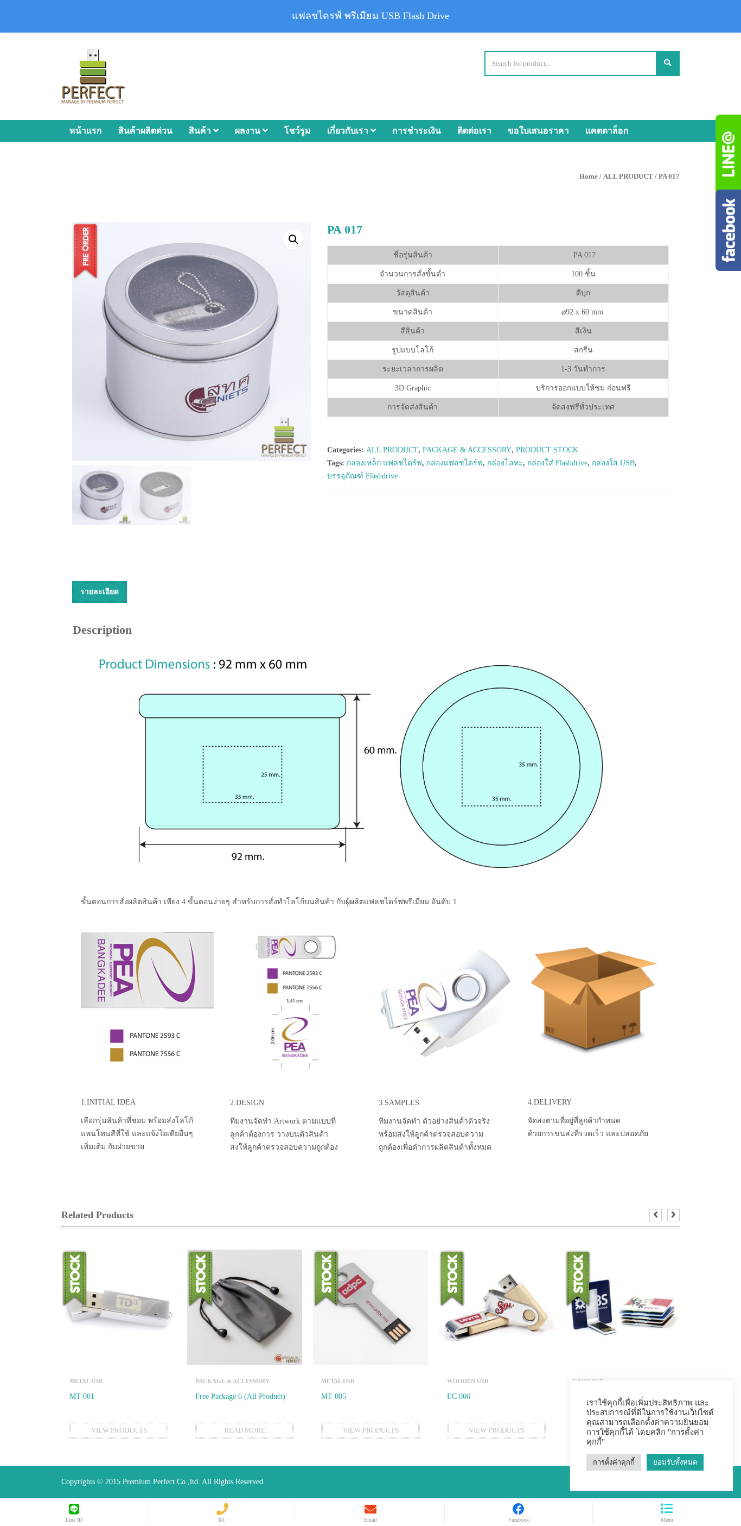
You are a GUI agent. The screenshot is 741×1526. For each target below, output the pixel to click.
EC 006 (458, 1396)
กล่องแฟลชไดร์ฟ (454, 463)
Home (588, 176)
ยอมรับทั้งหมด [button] (675, 1462)
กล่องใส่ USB (613, 463)
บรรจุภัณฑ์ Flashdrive (362, 476)
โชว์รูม (297, 130)
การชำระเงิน (416, 130)
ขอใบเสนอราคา (538, 130)
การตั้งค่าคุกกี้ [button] (614, 1462)
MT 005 (333, 1396)
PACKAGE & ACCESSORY (467, 450)
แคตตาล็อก (607, 130)
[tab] (99, 592)
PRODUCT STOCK (547, 450)
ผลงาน (249, 130)
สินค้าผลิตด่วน (145, 130)
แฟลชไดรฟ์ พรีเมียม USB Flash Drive (370, 15)
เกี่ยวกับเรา (348, 130)
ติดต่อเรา (474, 130)
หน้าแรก (85, 130)
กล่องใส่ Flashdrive (557, 463)
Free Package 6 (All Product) (240, 1396)
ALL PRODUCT (628, 176)
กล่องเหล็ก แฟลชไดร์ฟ (384, 463)
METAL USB (86, 1381)
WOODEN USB (467, 1381)
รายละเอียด (99, 592)
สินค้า (201, 130)
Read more (244, 1430)
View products (119, 1430)
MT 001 (81, 1396)
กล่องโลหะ (505, 463)
